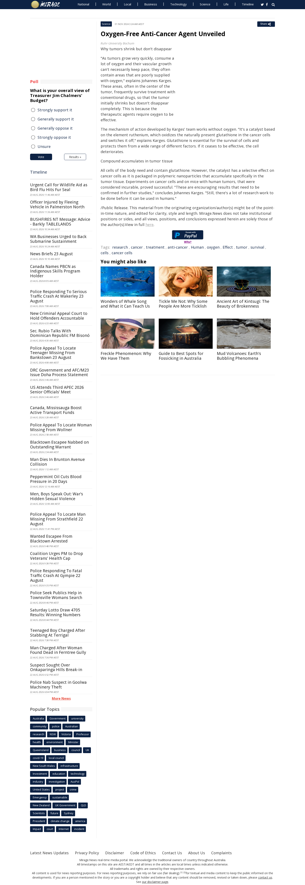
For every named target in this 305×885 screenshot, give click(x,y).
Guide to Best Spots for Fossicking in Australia (181, 356)
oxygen (213, 247)
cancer (137, 247)
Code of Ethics (143, 852)
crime (73, 789)
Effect (228, 247)
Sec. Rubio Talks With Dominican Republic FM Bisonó (60, 333)
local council (56, 758)
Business (150, 4)
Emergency (40, 797)
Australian (71, 726)
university (77, 718)
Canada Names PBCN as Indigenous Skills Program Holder (55, 271)
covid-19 (38, 758)
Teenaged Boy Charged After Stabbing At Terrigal (57, 633)
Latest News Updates (49, 852)
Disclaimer (114, 852)
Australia (38, 718)
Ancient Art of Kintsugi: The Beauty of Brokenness (243, 304)
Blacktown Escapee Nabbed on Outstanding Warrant (59, 444)
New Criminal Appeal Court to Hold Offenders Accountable (58, 316)
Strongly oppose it (54, 137)
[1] (181, 872)
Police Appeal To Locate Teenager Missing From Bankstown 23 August (53, 352)
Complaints (221, 852)
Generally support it (56, 119)
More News (61, 698)
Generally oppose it (55, 128)
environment (54, 742)
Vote (41, 157)
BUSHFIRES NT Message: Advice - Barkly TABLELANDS (60, 222)
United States (41, 789)
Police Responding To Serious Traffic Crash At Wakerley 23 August (58, 296)
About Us (196, 852)
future (54, 813)
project (59, 789)
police (56, 726)
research (120, 247)
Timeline (248, 4)
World (106, 4)
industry (38, 781)
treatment (155, 247)
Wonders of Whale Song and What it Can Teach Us (125, 304)
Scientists (39, 813)
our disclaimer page (155, 882)
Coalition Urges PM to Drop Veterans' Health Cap (56, 556)
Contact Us (172, 852)
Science (205, 4)
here (149, 224)
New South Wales (44, 766)
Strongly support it (55, 109)
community (39, 726)
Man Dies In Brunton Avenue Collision (57, 462)
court (50, 829)
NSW (53, 734)
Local (127, 4)
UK (87, 750)
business (60, 750)
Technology (178, 4)
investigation (57, 781)
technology (78, 774)
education (58, 774)
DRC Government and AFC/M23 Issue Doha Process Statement (59, 372)
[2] (184, 872)
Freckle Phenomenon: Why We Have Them (126, 356)
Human (197, 247)
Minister (73, 742)
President (39, 821)
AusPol (75, 781)
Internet (64, 829)
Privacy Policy (87, 852)
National (83, 4)
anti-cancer (178, 247)
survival (257, 247)
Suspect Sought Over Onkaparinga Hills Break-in (56, 667)
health (37, 742)
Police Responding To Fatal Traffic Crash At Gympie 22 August (56, 575)
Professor (82, 734)
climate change (60, 821)
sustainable (59, 797)
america (80, 821)
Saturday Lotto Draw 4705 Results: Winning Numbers (55, 612)
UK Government (65, 805)
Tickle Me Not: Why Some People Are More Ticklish (183, 304)
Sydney (68, 813)
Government (58, 718)
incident (79, 829)
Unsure (44, 146)
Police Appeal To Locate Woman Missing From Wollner (61, 427)
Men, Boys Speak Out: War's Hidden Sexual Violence (56, 496)
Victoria (66, 734)
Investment (40, 774)
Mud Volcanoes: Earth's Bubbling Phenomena (239, 356)
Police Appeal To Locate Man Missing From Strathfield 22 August (57, 519)
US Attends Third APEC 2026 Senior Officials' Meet (57, 390)
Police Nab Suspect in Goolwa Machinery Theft (58, 685)
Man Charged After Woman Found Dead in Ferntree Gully (58, 650)
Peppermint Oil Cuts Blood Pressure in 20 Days (56, 479)
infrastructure (69, 766)
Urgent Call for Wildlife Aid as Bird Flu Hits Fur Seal (58, 187)
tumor (241, 247)
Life (226, 4)
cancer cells (122, 252)
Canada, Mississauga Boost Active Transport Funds (56, 410)
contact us (265, 877)
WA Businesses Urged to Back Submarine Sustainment (58, 239)
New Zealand (41, 805)
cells (105, 252)
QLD (83, 805)
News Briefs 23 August (51, 254)
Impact (37, 829)
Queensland (41, 750)
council (75, 750)
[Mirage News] (47, 4)
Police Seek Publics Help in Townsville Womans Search (56, 595)
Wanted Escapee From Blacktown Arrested (51, 539)
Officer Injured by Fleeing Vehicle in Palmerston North (57, 204)
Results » (75, 157)
